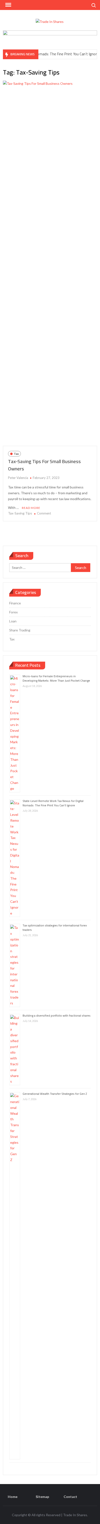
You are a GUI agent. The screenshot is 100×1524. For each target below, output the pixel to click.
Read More (31, 508)
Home (12, 1497)
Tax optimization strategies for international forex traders (55, 928)
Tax (16, 454)
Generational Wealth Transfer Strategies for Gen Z (55, 1093)
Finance (15, 603)
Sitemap (42, 1497)
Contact (70, 1497)
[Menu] (8, 5)
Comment (44, 513)
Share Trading (19, 630)
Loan (13, 621)
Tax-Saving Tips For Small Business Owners (44, 465)
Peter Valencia (18, 478)
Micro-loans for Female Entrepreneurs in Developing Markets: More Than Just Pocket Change (56, 678)
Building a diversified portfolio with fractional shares (57, 1015)
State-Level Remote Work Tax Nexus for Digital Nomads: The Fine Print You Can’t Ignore (53, 803)
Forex (13, 612)
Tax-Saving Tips (20, 513)
